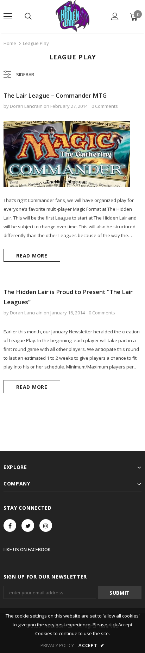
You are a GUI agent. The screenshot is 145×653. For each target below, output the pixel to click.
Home (10, 43)
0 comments (105, 106)
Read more (31, 255)
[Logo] (72, 16)
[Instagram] (45, 525)
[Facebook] (10, 525)
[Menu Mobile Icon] (8, 16)
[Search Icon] (28, 16)
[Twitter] (27, 525)
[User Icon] (115, 16)
